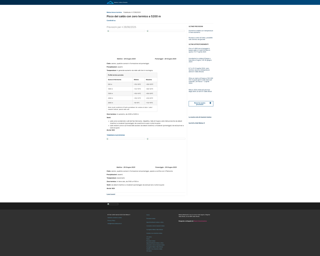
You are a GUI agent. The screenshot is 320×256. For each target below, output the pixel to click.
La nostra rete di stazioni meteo (200, 117)
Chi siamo (149, 237)
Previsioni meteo (150, 218)
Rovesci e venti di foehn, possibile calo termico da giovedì (200, 38)
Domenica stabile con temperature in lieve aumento (201, 31)
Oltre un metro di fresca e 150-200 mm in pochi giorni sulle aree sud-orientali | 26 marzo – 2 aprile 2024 (201, 80)
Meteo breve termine (114, 12)
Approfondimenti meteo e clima (154, 222)
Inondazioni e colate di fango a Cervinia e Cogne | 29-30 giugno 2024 (200, 60)
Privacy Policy (111, 220)
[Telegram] (210, 206)
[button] (118, 20)
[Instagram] (206, 206)
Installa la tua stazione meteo (154, 233)
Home (148, 215)
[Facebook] (201, 206)
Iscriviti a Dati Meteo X (197, 123)
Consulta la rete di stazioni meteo (155, 226)
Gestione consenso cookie (115, 217)
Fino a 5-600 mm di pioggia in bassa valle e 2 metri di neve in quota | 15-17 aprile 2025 (199, 50)
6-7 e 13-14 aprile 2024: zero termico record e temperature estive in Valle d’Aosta (199, 70)
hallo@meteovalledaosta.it (115, 223)
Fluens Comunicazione (200, 221)
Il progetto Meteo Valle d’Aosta (154, 229)
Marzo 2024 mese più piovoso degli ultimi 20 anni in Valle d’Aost (200, 90)
